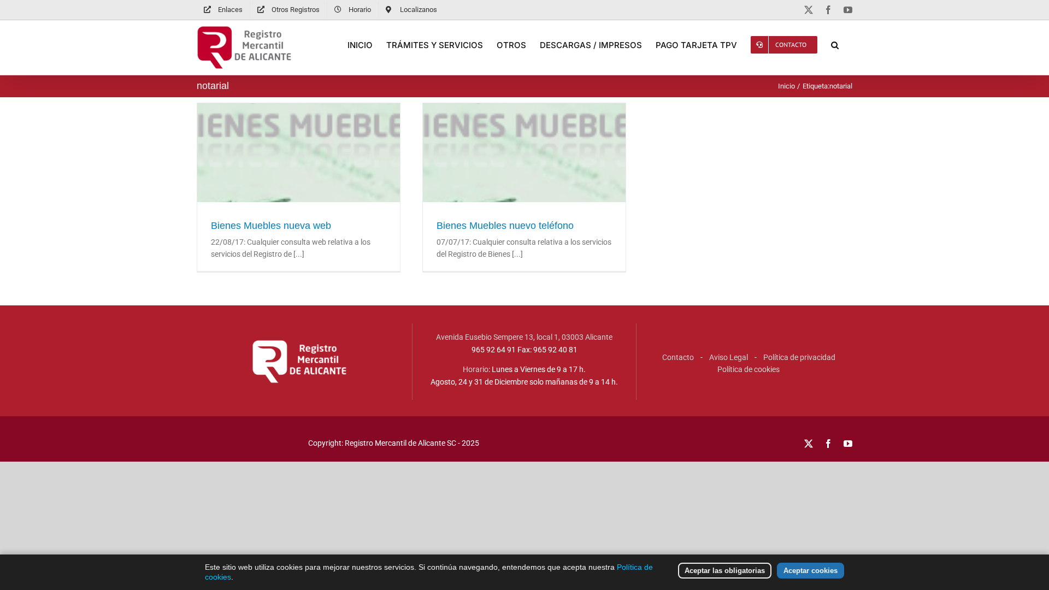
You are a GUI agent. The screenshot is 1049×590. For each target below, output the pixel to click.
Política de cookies (748, 369)
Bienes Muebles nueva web (298, 178)
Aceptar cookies (810, 571)
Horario (475, 369)
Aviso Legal (728, 357)
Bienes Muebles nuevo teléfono (524, 178)
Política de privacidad (799, 357)
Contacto (678, 357)
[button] (835, 44)
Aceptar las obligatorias (725, 571)
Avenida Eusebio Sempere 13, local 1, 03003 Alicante (524, 337)
